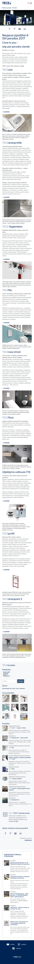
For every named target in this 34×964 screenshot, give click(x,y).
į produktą (6, 112)
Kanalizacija (22, 688)
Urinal (17, 688)
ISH (11, 688)
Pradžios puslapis (6, 8)
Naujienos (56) (6, 672)
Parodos (15, 8)
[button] (10, 29)
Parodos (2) (5, 673)
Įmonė (13, 688)
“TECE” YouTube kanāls (21, 813)
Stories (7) (5, 674)
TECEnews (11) (6, 676)
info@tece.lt (28, 840)
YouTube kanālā (13, 821)
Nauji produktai (5, 688)
